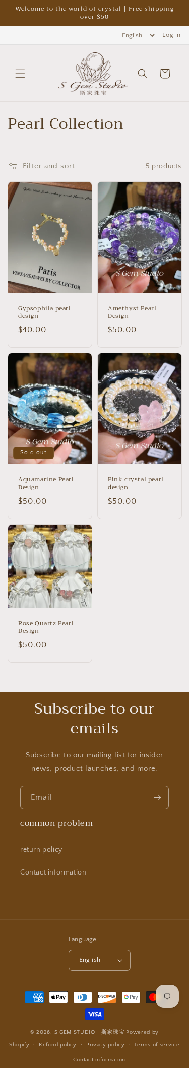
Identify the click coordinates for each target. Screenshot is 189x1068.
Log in (171, 34)
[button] (20, 74)
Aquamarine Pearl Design (46, 484)
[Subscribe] (157, 797)
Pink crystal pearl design (136, 484)
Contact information (53, 872)
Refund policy (58, 1045)
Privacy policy (105, 1045)
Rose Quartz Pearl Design (46, 627)
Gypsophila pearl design (44, 312)
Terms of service (156, 1045)
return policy (41, 850)
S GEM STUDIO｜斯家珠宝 (89, 1032)
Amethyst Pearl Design (132, 312)
